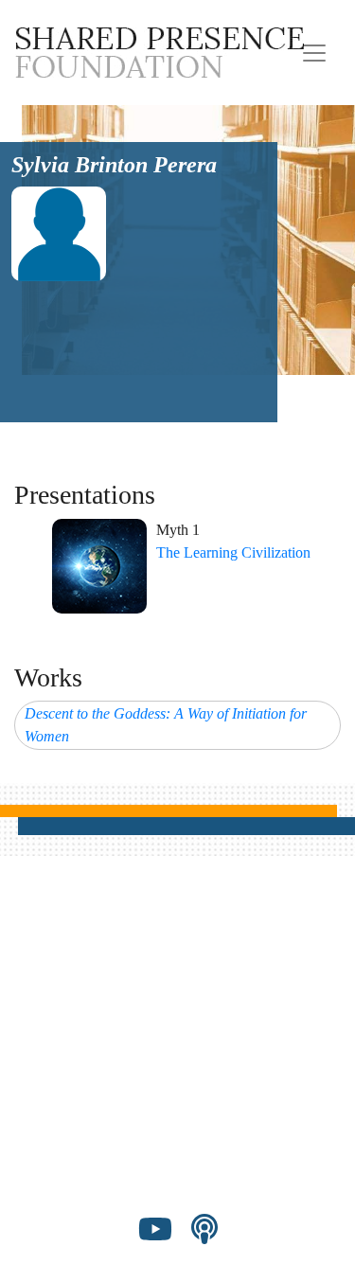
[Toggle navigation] (314, 53)
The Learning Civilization (233, 552)
